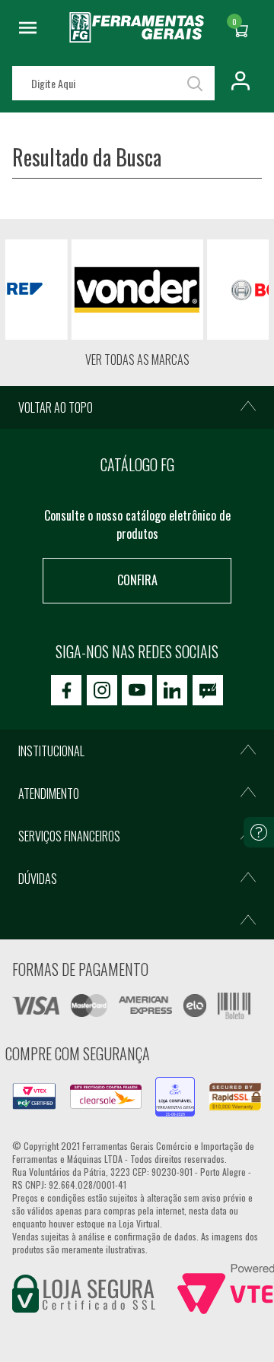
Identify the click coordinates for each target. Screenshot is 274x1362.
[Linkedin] (172, 690)
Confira (137, 580)
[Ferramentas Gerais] (136, 37)
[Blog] (208, 690)
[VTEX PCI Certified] (34, 1092)
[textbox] (113, 83)
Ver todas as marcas (137, 359)
